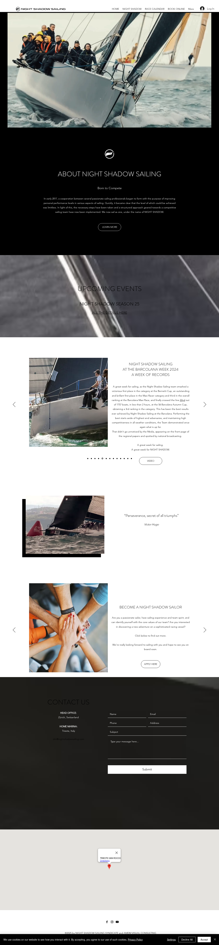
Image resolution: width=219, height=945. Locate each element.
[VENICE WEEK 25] (94, 458)
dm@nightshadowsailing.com (68, 739)
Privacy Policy (135, 939)
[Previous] (14, 404)
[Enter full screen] (207, 123)
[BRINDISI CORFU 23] (117, 458)
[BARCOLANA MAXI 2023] (109, 458)
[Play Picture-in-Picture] (201, 123)
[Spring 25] (98, 458)
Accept (204, 939)
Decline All (187, 939)
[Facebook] (107, 922)
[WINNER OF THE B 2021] (127, 458)
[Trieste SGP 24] (105, 458)
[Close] (215, 939)
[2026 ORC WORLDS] (91, 458)
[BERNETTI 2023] (113, 458)
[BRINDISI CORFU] (124, 458)
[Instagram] (112, 922)
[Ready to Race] (87, 458)
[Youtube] (117, 922)
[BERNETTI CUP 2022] (120, 458)
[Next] (205, 404)
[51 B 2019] (131, 458)
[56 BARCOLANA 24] (102, 458)
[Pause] (12, 123)
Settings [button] (171, 939)
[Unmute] (18, 123)
